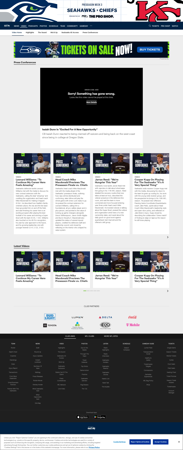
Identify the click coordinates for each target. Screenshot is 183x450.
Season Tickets (171, 352)
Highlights (61, 348)
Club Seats (171, 364)
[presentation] (168, 237)
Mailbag (37, 372)
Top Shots (84, 366)
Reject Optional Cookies (140, 442)
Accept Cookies (161, 442)
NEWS (38, 343)
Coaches (13, 356)
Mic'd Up (61, 362)
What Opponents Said (37, 397)
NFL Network (61, 385)
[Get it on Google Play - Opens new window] (100, 418)
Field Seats (171, 368)
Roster (13, 348)
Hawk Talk (105, 383)
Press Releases (38, 376)
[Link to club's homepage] (7, 26)
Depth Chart (13, 352)
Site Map (38, 403)
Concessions (148, 370)
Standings (13, 360)
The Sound (61, 352)
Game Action (84, 370)
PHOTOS (84, 343)
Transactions (13, 372)
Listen (105, 343)
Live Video (61, 389)
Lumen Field (148, 348)
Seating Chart (171, 372)
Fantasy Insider (38, 384)
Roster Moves (37, 380)
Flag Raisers (84, 385)
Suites (171, 360)
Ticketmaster (171, 386)
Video (61, 343)
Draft (37, 348)
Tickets (171, 343)
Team (13, 343)
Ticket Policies (171, 376)
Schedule (126, 343)
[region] (91, 442)
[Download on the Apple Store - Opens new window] (82, 417)
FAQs (148, 385)
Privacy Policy (94, 447)
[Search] (150, 25)
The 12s (84, 389)
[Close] (179, 442)
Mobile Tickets (171, 356)
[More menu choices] (91, 26)
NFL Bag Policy (148, 380)
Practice (84, 374)
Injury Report (13, 368)
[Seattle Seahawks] (91, 428)
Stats (13, 364)
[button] (91, 102)
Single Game (171, 348)
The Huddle (105, 387)
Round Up (37, 352)
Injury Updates (38, 356)
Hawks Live (105, 378)
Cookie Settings (119, 442)
